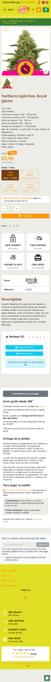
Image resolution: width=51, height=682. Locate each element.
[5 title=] (44, 337)
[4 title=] (40, 337)
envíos (42, 406)
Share (9, 225)
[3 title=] (36, 337)
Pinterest (17, 225)
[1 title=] (29, 337)
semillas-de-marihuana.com (19, 490)
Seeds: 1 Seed (7, 167)
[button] (33, 10)
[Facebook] (25, 598)
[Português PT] (43, 2)
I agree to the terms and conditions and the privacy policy (25, 558)
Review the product (24, 347)
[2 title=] (32, 337)
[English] (47, 2)
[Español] (39, 2)
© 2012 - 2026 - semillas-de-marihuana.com (21, 664)
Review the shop (24, 353)
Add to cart (25, 216)
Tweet (13, 225)
